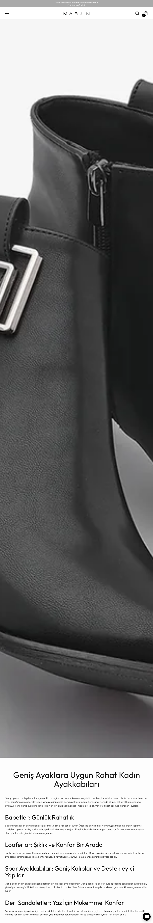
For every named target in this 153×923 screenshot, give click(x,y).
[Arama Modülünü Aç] (137, 13)
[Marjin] (76, 13)
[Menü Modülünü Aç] (7, 13)
